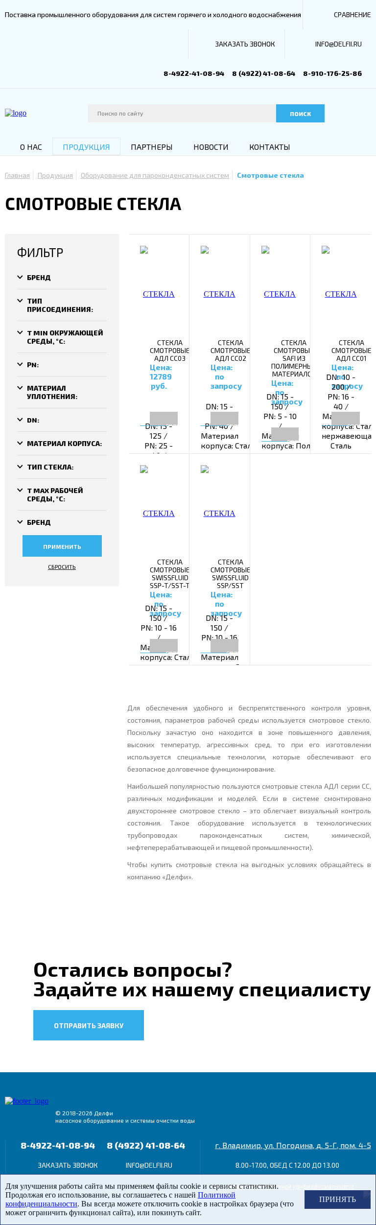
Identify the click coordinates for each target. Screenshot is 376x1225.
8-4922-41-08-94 (194, 73)
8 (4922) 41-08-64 (263, 73)
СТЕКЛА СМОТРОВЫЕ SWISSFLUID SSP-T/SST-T (170, 573)
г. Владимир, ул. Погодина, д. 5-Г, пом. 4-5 (293, 1145)
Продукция (86, 146)
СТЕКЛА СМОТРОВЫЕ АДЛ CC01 (351, 350)
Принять (337, 1199)
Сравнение (352, 14)
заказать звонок (245, 44)
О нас (31, 146)
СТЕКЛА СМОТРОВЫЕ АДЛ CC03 (170, 350)
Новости (211, 146)
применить (62, 546)
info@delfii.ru (338, 44)
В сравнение (182, 418)
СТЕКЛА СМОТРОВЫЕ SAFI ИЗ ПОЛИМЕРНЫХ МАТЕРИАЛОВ (294, 358)
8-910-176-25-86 (332, 73)
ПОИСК (300, 113)
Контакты (269, 146)
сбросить (62, 566)
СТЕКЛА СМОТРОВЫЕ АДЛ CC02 (231, 350)
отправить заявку (88, 1025)
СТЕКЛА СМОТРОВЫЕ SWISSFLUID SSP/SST (231, 573)
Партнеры (152, 146)
